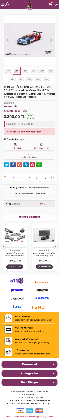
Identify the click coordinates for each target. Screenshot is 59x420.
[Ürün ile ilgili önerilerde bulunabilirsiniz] (53, 177)
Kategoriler (29, 373)
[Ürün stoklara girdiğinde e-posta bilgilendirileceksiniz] (37, 177)
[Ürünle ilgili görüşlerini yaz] (21, 177)
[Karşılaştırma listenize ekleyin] (29, 177)
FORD (42, 203)
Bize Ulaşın (29, 382)
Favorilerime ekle (15, 139)
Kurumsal (29, 364)
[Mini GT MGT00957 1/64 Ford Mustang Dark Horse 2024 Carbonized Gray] (44, 236)
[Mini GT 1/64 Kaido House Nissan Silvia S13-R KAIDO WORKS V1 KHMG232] (15, 236)
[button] (8, 39)
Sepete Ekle (16, 267)
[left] (3, 247)
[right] (55, 247)
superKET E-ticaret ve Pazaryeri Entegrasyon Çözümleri (29, 416)
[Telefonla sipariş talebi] (45, 177)
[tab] (17, 188)
